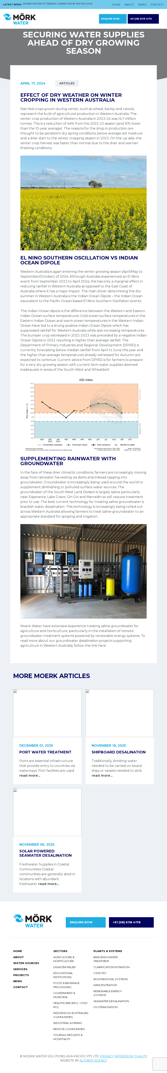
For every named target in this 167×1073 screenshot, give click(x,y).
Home (116, 4)
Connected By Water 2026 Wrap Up (46, 3)
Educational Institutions (63, 975)
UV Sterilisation (105, 1007)
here (102, 646)
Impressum (123, 1056)
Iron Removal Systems (110, 979)
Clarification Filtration (111, 967)
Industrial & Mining (67, 1023)
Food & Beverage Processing (66, 985)
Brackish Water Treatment (105, 959)
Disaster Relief (64, 967)
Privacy (106, 1056)
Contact (157, 4)
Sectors (60, 951)
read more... (29, 775)
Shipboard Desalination (119, 752)
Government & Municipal (64, 995)
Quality (140, 1056)
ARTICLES (67, 83)
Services (20, 969)
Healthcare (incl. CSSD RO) (70, 1005)
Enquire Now (110, 18)
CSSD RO (99, 973)
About (129, 4)
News (142, 4)
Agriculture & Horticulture (63, 959)
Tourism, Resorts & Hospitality (67, 1037)
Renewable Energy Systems (107, 993)
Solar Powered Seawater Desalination (45, 853)
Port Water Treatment (45, 752)
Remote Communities (69, 1029)
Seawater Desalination (111, 1001)
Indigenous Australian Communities (70, 1015)
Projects (21, 975)
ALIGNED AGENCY (93, 1060)
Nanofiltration (105, 985)
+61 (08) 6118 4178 (141, 18)
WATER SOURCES (26, 963)
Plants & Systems (107, 951)
